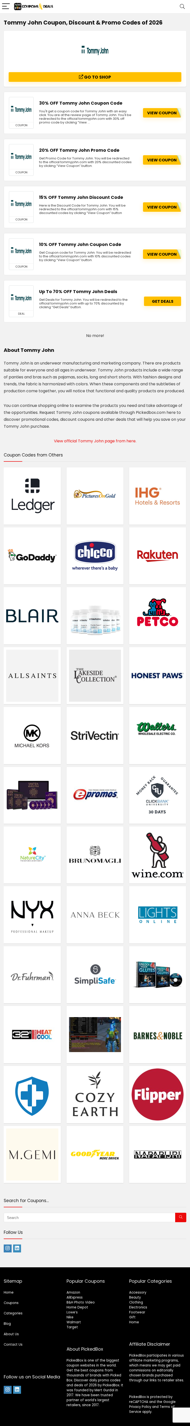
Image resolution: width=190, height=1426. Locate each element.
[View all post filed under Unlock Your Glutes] (157, 974)
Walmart (74, 1322)
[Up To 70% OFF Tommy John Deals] (21, 298)
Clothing (136, 1302)
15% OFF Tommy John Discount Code (81, 197)
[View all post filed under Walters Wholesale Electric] (157, 735)
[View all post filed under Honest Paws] (157, 675)
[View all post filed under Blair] (32, 615)
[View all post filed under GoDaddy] (32, 556)
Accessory (137, 1292)
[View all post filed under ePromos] (95, 795)
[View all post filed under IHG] (157, 496)
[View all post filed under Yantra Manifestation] (32, 795)
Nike (70, 1317)
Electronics (138, 1307)
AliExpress (75, 1297)
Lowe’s (72, 1312)
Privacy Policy (140, 1406)
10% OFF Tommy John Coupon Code (80, 244)
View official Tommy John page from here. (95, 441)
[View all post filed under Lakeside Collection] (95, 675)
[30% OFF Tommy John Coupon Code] (21, 109)
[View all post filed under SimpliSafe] (95, 974)
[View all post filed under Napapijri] (157, 1154)
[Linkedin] (17, 1248)
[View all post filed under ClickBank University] (157, 795)
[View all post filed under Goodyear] (95, 1154)
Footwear (137, 1312)
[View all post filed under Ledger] (32, 496)
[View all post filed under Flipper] (157, 1094)
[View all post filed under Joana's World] (95, 1034)
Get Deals (162, 301)
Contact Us (13, 1344)
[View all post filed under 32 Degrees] (32, 1034)
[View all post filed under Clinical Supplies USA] (32, 1094)
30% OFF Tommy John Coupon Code (80, 103)
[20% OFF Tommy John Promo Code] (21, 156)
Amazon (73, 1292)
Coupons (11, 1303)
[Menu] (6, 6)
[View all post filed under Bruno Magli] (95, 855)
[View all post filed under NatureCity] (32, 855)
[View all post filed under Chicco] (95, 556)
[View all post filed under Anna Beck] (95, 914)
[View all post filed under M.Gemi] (32, 1154)
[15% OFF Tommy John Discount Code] (21, 203)
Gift (132, 1317)
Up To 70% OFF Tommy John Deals (78, 292)
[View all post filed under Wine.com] (157, 855)
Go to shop (97, 77)
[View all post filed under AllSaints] (32, 675)
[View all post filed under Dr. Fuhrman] (32, 974)
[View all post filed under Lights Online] (157, 914)
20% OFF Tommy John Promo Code (79, 150)
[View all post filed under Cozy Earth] (95, 1094)
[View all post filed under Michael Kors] (32, 735)
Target (72, 1327)
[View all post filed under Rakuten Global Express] (157, 556)
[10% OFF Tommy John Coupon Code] (21, 251)
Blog (7, 1323)
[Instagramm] (8, 1248)
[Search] (182, 6)
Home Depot (77, 1307)
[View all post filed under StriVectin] (95, 735)
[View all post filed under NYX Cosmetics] (32, 914)
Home (9, 1292)
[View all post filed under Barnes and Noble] (157, 1034)
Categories (13, 1313)
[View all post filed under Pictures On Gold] (95, 496)
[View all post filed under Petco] (157, 615)
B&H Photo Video (81, 1302)
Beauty (135, 1297)
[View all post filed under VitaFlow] (95, 615)
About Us (11, 1334)
